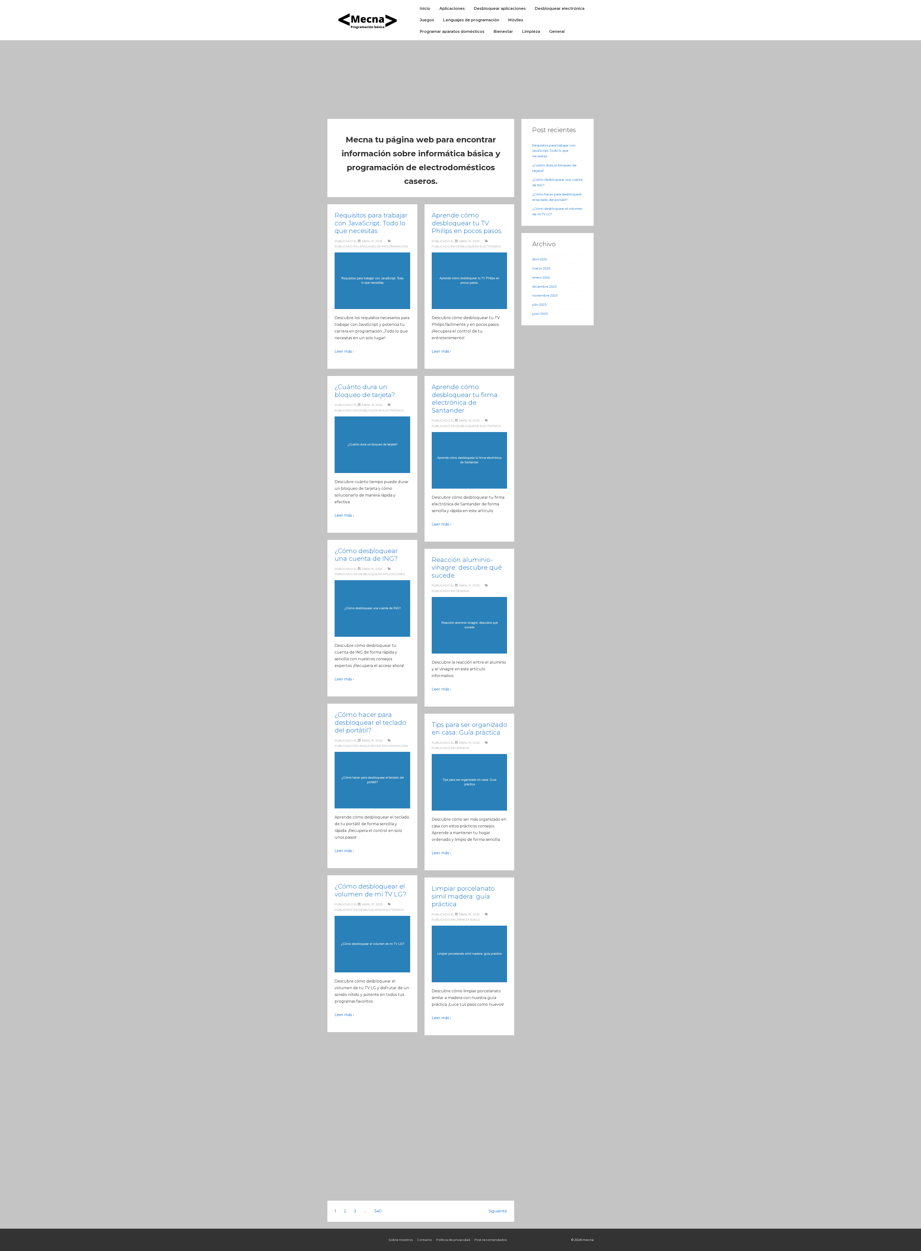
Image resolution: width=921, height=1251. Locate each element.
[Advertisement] (460, 76)
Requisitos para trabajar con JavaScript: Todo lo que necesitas (371, 223)
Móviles (515, 20)
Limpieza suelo (467, 919)
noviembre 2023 (545, 295)
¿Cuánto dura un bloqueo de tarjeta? (365, 391)
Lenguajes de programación (471, 20)
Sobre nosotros (401, 1240)
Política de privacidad (453, 1240)
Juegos (427, 20)
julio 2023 (539, 304)
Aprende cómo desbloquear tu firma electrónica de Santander (465, 398)
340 (378, 1211)
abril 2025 (539, 259)
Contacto (424, 1240)
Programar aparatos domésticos (452, 31)
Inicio (425, 8)
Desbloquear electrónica (559, 8)
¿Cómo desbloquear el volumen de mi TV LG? (370, 890)
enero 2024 (541, 277)
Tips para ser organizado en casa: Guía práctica (469, 729)
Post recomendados (490, 1240)
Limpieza (531, 31)
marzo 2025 (541, 268)
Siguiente (498, 1211)
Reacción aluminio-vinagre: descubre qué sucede (467, 567)
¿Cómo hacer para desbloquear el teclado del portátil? (370, 722)
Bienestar (503, 31)
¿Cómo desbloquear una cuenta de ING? (366, 555)
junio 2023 (540, 314)
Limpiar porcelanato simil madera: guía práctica (463, 896)
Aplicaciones (452, 8)
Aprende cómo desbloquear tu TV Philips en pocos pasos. (467, 223)
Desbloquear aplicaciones (500, 8)
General (557, 31)
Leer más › (344, 351)
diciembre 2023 (544, 286)
